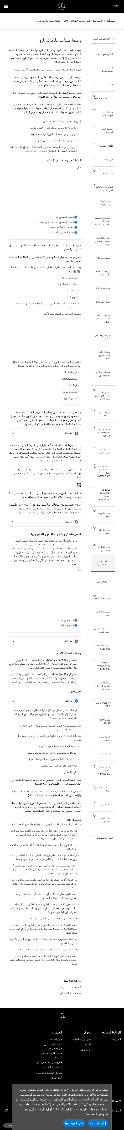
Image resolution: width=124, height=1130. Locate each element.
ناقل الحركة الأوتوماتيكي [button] (108, 113)
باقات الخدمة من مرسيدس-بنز (53, 1046)
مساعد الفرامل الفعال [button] (104, 532)
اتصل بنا (116, 1039)
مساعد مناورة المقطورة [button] (104, 820)
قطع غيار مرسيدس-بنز (49, 1062)
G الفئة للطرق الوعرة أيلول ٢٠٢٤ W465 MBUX (83, 20)
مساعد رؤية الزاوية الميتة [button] (103, 613)
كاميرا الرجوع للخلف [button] (104, 738)
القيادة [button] (110, 84)
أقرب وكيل (85, 1049)
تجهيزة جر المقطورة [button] (105, 837)
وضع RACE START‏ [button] (105, 721)
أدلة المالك (56, 1078)
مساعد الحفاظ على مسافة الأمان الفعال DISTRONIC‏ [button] (102, 471)
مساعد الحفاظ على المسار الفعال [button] (102, 630)
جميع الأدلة (110, 20)
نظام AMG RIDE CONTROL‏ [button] (102, 647)
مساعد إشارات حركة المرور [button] (104, 549)
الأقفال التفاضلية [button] (106, 145)
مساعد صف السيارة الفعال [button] (102, 789)
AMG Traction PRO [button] (103, 704)
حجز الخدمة (55, 1039)
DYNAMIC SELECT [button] (103, 98)
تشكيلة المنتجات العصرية (48, 1072)
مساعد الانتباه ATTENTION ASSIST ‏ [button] (104, 432)
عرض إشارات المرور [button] (102, 598)
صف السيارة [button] (108, 173)
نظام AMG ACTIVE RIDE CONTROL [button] (103, 666)
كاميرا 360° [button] (105, 753)
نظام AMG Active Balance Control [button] (102, 686)
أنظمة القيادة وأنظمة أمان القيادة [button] (104, 188)
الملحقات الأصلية (53, 1067)
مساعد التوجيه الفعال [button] (104, 515)
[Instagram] (7, 1111)
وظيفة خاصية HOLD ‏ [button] (104, 414)
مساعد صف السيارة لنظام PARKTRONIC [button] (102, 770)
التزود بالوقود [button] (107, 159)
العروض (87, 1044)
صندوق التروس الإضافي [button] (107, 130)
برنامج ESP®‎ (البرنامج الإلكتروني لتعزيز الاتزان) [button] (102, 395)
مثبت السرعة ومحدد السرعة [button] (104, 451)
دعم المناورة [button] (105, 804)
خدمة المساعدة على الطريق (51, 1055)
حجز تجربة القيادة (82, 1039)
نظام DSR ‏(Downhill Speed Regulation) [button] (104, 494)
